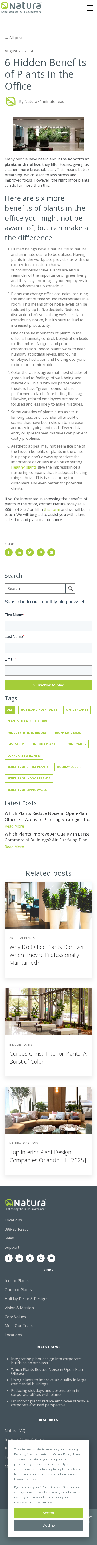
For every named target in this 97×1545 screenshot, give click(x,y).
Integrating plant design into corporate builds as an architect (46, 1360)
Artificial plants (22, 938)
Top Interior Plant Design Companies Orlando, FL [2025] (47, 1156)
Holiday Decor (69, 767)
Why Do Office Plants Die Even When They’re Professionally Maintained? (47, 954)
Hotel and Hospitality (39, 710)
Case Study (16, 744)
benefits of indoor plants (28, 778)
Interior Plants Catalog (25, 1439)
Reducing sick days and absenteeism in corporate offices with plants (45, 1392)
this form (52, 509)
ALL (9, 710)
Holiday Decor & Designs (26, 1298)
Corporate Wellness (24, 756)
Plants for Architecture (27, 721)
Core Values (15, 1316)
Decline (48, 1525)
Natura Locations (23, 1143)
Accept (48, 1513)
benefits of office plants (27, 767)
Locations (13, 1334)
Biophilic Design (68, 733)
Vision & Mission (19, 1307)
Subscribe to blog (49, 685)
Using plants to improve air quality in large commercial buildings (48, 1381)
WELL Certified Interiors (27, 733)
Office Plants (77, 710)
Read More (14, 826)
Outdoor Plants (18, 1289)
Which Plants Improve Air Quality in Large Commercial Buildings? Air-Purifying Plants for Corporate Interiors (48, 837)
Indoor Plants (45, 744)
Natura (30, 101)
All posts (16, 37)
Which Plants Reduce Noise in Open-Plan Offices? (47, 1371)
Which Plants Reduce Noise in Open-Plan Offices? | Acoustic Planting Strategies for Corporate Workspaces (47, 816)
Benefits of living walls (27, 790)
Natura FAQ (15, 1430)
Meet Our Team (19, 1325)
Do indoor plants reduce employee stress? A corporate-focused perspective (50, 1403)
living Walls (76, 744)
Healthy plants (24, 467)
